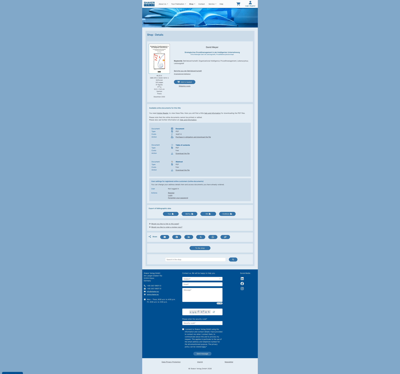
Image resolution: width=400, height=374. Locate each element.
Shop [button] (192, 4)
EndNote (226, 214)
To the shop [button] (200, 248)
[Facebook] (242, 284)
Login (170, 195)
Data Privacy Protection (171, 362)
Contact (201, 4)
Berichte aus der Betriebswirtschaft (188, 71)
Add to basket (186, 82)
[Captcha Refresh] (214, 312)
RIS (207, 214)
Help (222, 4)
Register (171, 193)
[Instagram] (242, 289)
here (204, 347)
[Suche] (233, 259)
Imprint (200, 362)
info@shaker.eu (153, 291)
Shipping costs (184, 86)
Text (169, 214)
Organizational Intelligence (182, 74)
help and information (212, 113)
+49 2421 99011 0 (154, 286)
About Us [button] (163, 4)
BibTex (188, 214)
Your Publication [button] (178, 4)
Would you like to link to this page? (165, 224)
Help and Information (188, 120)
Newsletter (229, 362)
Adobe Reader (162, 113)
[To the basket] (238, 4)
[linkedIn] (242, 279)
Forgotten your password (178, 198)
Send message (202, 354)
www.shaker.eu (153, 294)
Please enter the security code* (194, 319)
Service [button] (212, 4)
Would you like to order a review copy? (166, 227)
